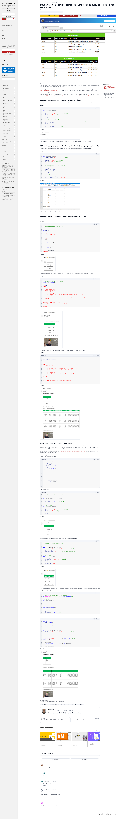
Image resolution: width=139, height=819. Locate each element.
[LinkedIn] (3, 8)
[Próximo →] (99, 731)
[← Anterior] (96, 731)
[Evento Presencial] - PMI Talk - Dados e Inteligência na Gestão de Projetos (8, 199)
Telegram (56, 712)
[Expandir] (94, 224)
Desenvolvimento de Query (52, 2)
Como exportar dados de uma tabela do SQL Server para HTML (73, 451)
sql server (81, 704)
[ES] (13, 19)
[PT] (4, 19)
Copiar (98, 108)
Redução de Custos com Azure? (107, 15)
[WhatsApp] (14, 8)
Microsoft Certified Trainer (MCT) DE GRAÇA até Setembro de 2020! (52, 719)
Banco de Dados (45, 2)
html (73, 704)
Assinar (8, 52)
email (68, 704)
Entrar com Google (56, 759)
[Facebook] (10, 11)
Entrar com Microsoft (85, 759)
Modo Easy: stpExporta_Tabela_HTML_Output (109, 97)
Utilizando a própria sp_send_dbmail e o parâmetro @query (109, 87)
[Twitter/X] (10, 8)
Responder (44, 768)
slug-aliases (3, 191)
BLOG (3, 23)
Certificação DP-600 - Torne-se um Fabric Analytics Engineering (8, 182)
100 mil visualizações (5, 189)
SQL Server (59, 2)
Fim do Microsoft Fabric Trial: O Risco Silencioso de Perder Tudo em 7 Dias (7, 166)
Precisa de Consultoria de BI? (50, 15)
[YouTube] (8, 8)
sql (76, 704)
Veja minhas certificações (77, 712)
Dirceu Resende (8, 3)
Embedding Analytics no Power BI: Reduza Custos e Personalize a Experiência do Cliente (8, 170)
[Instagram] (12, 8)
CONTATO (3, 38)
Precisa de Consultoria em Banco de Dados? (88, 15)
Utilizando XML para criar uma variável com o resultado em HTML (109, 94)
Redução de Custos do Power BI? (69, 15)
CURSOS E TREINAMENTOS (7, 25)
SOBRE (3, 35)
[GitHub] (5, 8)
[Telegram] (8, 11)
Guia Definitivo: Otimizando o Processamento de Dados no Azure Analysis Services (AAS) (8, 174)
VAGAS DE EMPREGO (5, 33)
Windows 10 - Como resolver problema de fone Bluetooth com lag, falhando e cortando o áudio (85, 720)
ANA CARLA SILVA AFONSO (48, 803)
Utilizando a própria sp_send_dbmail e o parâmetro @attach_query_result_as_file (109, 90)
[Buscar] (14, 14)
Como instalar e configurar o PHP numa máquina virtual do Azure (8, 178)
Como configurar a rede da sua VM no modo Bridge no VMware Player (8, 196)
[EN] (9, 19)
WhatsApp (50, 712)
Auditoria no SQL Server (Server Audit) (7, 193)
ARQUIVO (3, 28)
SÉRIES (3, 30)
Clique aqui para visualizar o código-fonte (48, 456)
